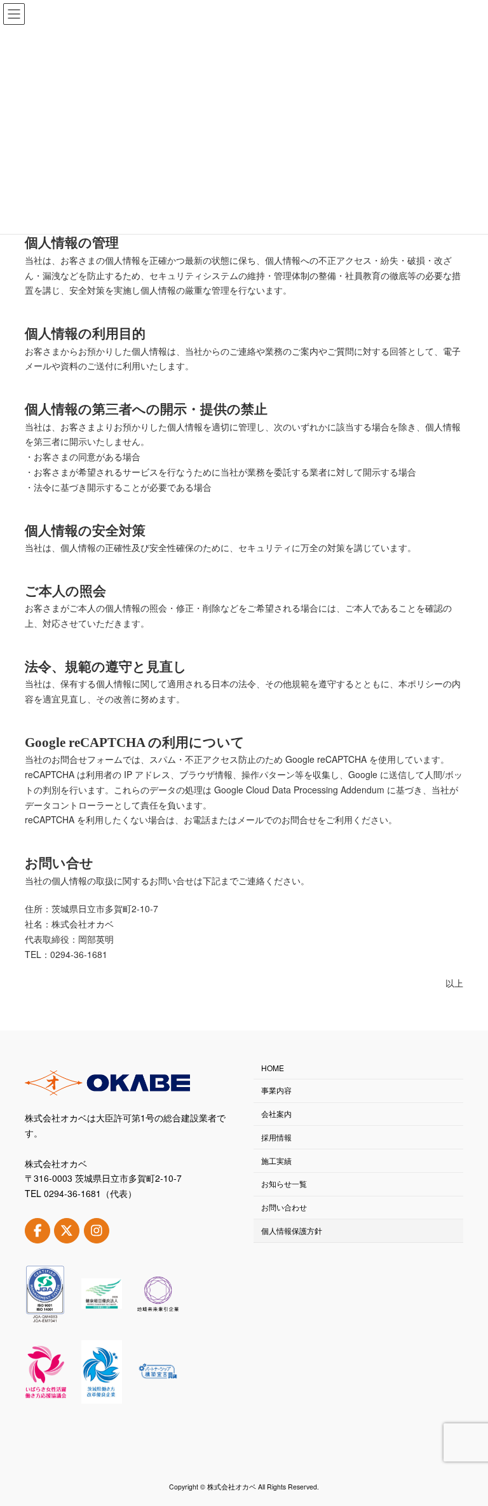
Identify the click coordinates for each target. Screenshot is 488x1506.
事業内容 (276, 1090)
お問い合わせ (284, 1206)
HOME (272, 1068)
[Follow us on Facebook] (37, 1230)
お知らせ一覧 (284, 1184)
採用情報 (276, 1137)
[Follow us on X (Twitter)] (66, 1230)
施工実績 (276, 1160)
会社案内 (276, 1113)
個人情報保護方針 (291, 1230)
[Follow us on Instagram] (96, 1230)
